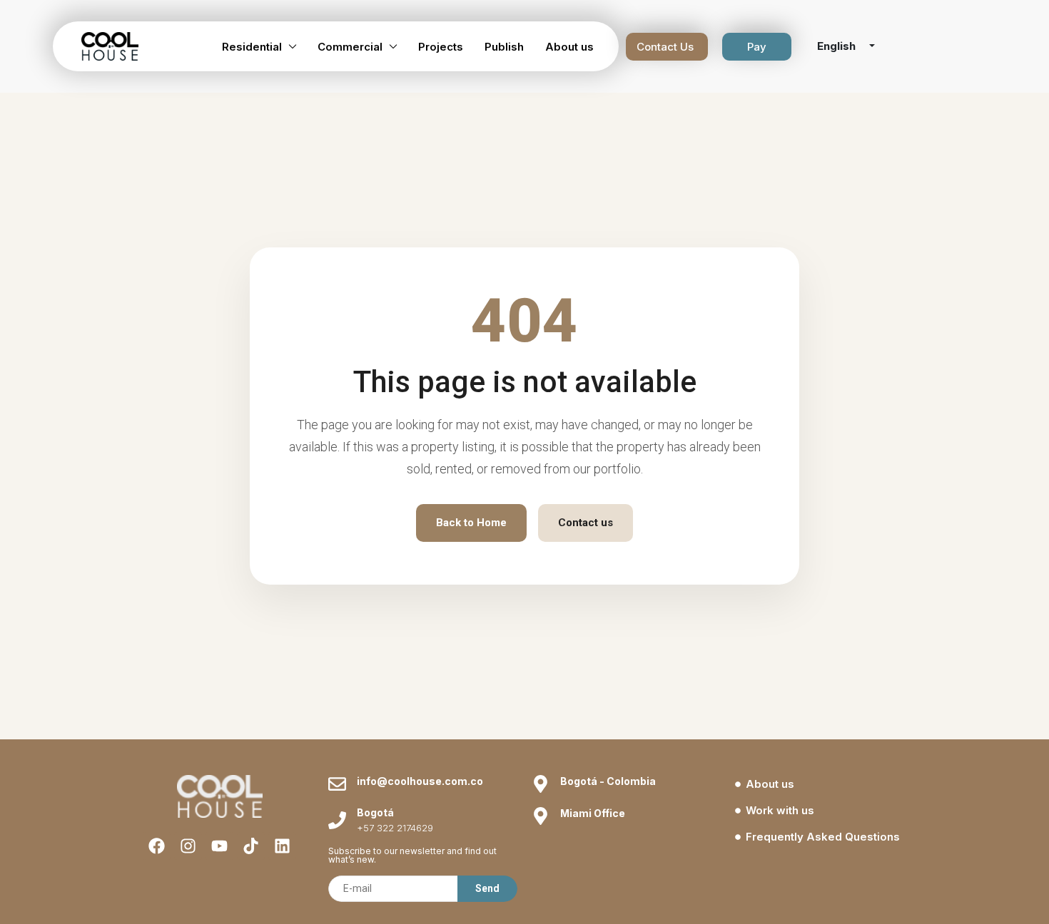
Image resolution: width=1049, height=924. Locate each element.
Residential (252, 46)
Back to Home (471, 522)
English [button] (837, 46)
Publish (504, 46)
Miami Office (592, 813)
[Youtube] (219, 846)
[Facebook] (157, 846)
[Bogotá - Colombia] (540, 784)
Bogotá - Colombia (608, 781)
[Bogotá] (337, 820)
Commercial (350, 46)
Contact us (585, 522)
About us (569, 46)
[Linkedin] (282, 846)
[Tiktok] (251, 846)
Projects (440, 46)
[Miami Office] (540, 816)
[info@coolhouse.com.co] (337, 784)
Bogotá (375, 812)
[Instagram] (188, 846)
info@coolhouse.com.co (420, 781)
